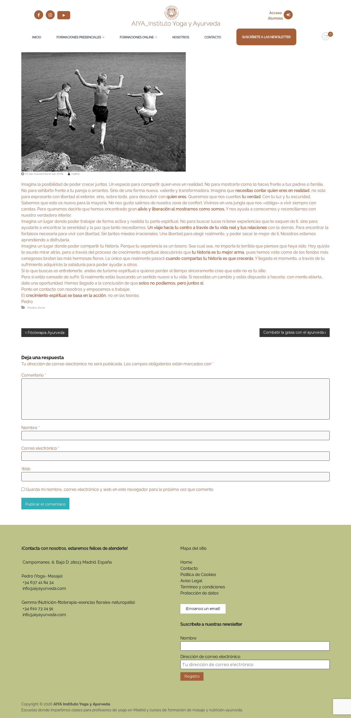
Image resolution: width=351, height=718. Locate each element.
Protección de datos (199, 593)
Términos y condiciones (202, 586)
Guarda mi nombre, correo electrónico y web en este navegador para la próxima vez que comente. (120, 489)
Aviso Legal (191, 580)
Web (25, 468)
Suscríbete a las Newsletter (266, 37)
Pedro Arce (36, 307)
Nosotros (180, 37)
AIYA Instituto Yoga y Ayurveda (81, 704)
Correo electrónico (40, 448)
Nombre (30, 427)
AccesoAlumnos (275, 15)
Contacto (213, 37)
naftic (75, 174)
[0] (326, 36)
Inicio (36, 37)
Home (186, 562)
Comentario (33, 375)
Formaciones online (137, 37)
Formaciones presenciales (79, 37)
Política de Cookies (198, 574)
